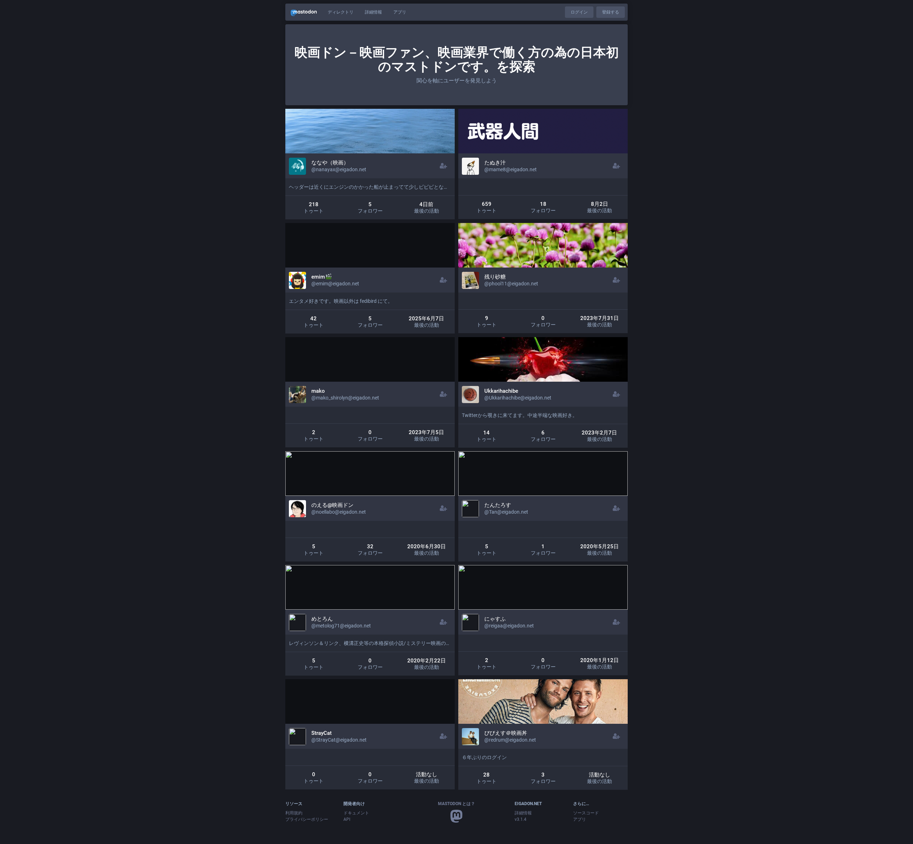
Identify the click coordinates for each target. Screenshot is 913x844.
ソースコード (586, 812)
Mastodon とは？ (456, 803)
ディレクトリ (340, 12)
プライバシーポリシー (306, 819)
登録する (610, 12)
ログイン (579, 12)
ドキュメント (356, 812)
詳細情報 (373, 12)
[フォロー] (443, 166)
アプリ (399, 12)
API (346, 819)
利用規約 (293, 812)
